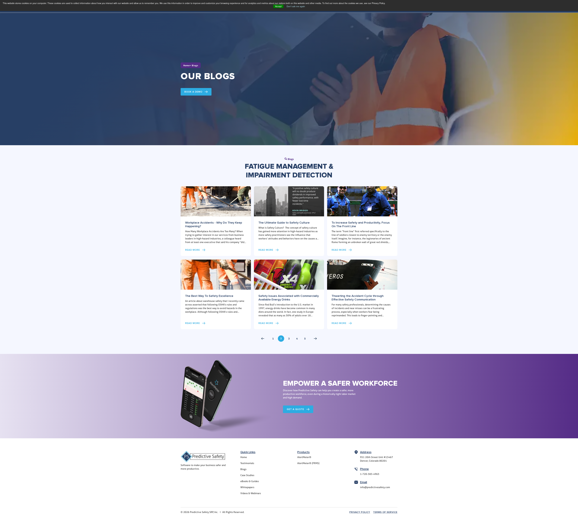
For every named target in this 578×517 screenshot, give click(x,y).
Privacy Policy (359, 512)
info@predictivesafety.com (375, 487)
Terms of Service (385, 512)
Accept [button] (278, 6)
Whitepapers (247, 487)
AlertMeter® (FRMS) (308, 463)
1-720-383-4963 (369, 474)
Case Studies (247, 475)
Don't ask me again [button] (296, 6)
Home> (187, 65)
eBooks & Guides (249, 481)
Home (243, 457)
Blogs (195, 65)
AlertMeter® (304, 457)
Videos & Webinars (250, 493)
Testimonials (247, 463)
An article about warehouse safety (203, 301)
